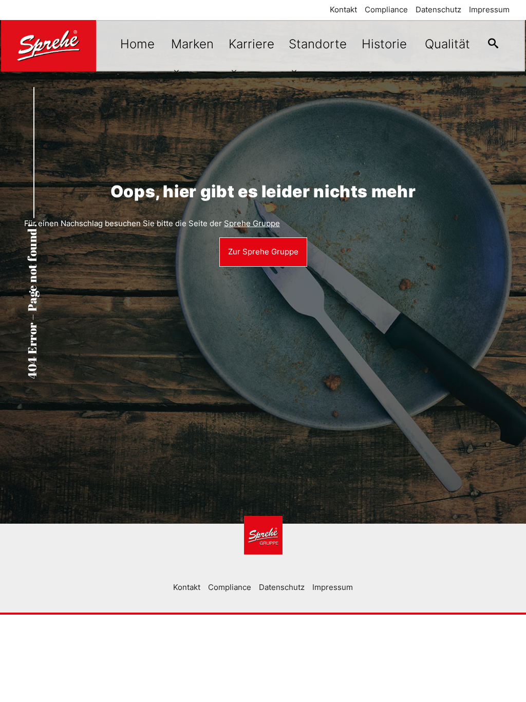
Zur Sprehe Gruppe (263, 251)
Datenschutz (438, 9)
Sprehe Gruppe (252, 223)
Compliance (386, 9)
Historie (384, 43)
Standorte (318, 43)
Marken (192, 43)
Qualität (447, 43)
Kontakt (343, 9)
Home (137, 43)
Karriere (251, 43)
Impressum (489, 9)
